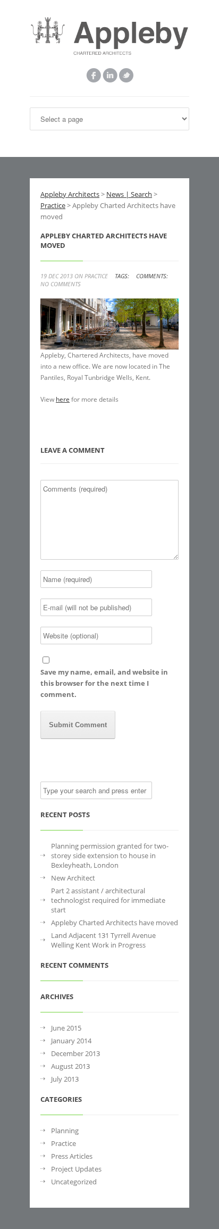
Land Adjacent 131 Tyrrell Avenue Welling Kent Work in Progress (103, 940)
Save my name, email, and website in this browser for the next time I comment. (104, 683)
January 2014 (71, 1040)
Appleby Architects (69, 194)
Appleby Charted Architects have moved (114, 922)
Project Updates (76, 1169)
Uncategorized (74, 1181)
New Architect (73, 878)
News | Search (129, 194)
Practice (96, 276)
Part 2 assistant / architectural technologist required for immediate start (108, 900)
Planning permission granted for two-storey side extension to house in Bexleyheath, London (110, 855)
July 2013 (65, 1079)
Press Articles (71, 1156)
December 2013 (75, 1053)
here (63, 399)
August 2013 (70, 1066)
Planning (65, 1130)
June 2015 (66, 1028)
